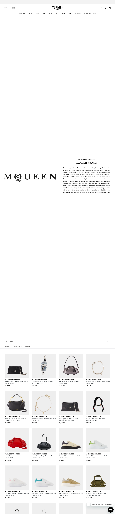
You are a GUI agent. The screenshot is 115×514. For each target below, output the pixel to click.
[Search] (106, 8)
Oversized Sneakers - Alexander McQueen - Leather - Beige (71, 494)
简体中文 (14, 8)
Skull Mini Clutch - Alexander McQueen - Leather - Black (16, 382)
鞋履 (44, 13)
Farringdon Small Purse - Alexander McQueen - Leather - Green (96, 494)
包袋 (37, 13)
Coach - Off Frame (90, 13)
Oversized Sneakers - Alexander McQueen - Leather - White (17, 494)
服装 (70, 13)
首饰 (50, 13)
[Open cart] (110, 8)
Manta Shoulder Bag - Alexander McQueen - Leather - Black (44, 457)
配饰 (57, 13)
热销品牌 (77, 13)
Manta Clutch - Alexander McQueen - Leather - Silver (69, 382)
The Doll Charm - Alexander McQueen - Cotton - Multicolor (43, 382)
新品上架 (22, 13)
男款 (63, 13)
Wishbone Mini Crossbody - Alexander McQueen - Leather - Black (15, 419)
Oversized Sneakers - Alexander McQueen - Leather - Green (98, 457)
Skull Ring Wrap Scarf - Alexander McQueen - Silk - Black (95, 419)
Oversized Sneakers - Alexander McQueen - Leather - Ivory (71, 457)
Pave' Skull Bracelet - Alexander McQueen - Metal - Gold (44, 419)
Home (80, 159)
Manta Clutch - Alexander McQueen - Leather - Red (15, 457)
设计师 (30, 13)
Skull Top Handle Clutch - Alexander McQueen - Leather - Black (69, 419)
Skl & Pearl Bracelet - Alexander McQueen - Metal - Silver (98, 382)
